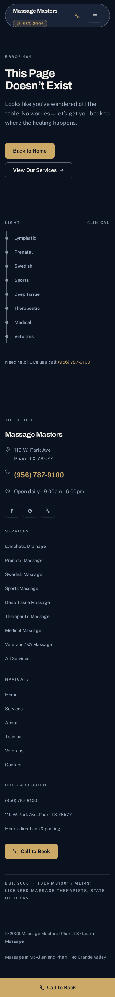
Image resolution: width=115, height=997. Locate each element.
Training (13, 736)
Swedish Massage (23, 574)
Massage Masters (35, 11)
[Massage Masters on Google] (30, 511)
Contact (13, 764)
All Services (17, 658)
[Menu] (95, 16)
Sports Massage (21, 588)
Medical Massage (23, 630)
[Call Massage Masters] (48, 511)
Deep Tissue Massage (27, 602)
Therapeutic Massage (27, 616)
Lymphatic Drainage (25, 546)
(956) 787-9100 (74, 362)
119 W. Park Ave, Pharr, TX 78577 (38, 814)
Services (14, 708)
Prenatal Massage (23, 560)
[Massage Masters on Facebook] (12, 511)
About (11, 722)
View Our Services (35, 170)
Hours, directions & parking (32, 828)
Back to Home (30, 151)
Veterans (14, 750)
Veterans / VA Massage (28, 644)
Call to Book (35, 851)
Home (11, 694)
